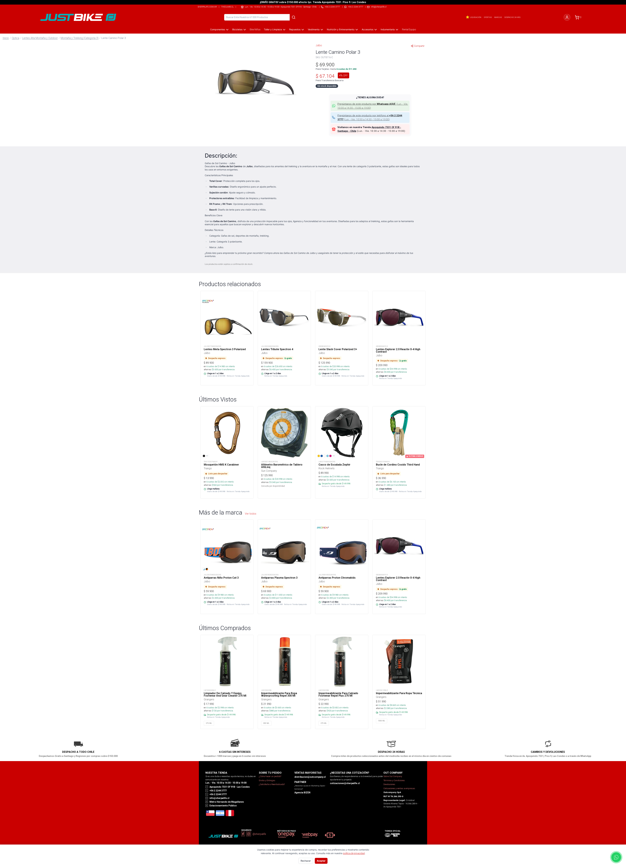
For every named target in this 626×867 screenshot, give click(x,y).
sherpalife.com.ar (207, 7)
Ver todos (250, 513)
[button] (256, 82)
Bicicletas (237, 29)
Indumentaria (388, 29)
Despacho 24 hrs (512, 17)
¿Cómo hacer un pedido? (270, 776)
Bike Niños (255, 29)
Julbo (319, 45)
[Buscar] (294, 17)
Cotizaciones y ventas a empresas (399, 788)
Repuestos (294, 29)
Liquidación (475, 17)
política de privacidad (354, 853)
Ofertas (488, 17)
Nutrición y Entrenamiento (340, 29)
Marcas (498, 17)
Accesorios (367, 29)
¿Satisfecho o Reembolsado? (272, 784)
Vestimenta (314, 29)
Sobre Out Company (392, 776)
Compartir (419, 45)
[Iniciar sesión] (567, 17)
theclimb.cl (227, 7)
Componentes (217, 29)
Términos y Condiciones (394, 780)
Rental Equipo (409, 29)
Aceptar (321, 860)
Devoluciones (389, 784)
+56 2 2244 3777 (355, 7)
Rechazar (306, 860)
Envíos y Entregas (267, 780)
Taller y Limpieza (273, 29)
